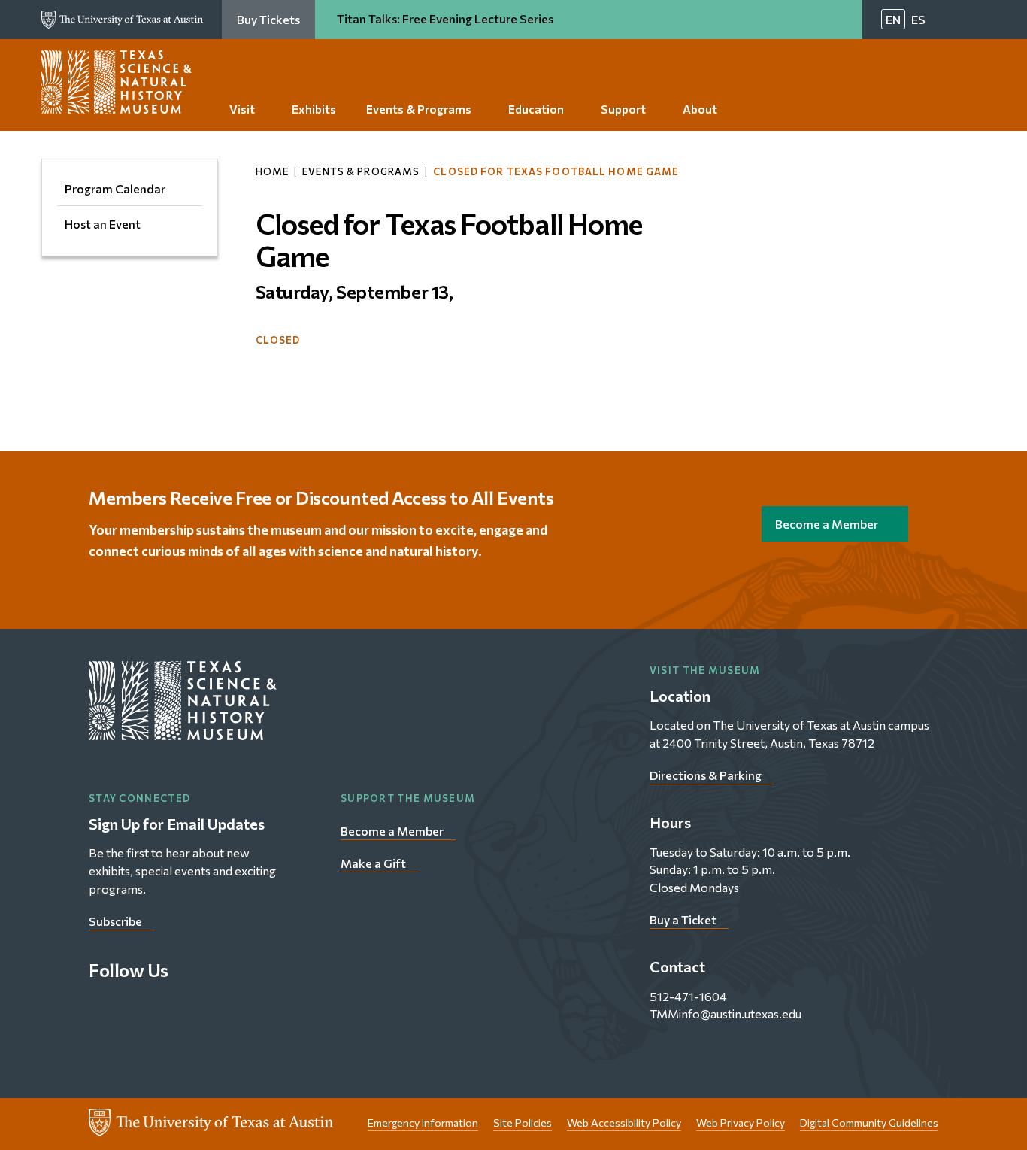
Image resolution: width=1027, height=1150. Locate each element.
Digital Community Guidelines (869, 1122)
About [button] (700, 109)
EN (893, 19)
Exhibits (314, 109)
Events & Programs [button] (418, 109)
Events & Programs (361, 171)
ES (918, 19)
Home (272, 171)
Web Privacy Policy (740, 1122)
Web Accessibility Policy (624, 1122)
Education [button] (536, 109)
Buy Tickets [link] (268, 19)
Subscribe (115, 921)
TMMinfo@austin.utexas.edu (725, 1013)
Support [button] (623, 109)
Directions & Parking (706, 775)
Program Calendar (115, 188)
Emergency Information (423, 1122)
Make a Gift (373, 863)
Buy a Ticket (683, 919)
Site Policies (522, 1122)
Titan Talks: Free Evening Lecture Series (446, 18)
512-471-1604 (688, 996)
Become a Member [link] (826, 524)
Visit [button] (242, 109)
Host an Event (103, 224)
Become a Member (392, 831)
